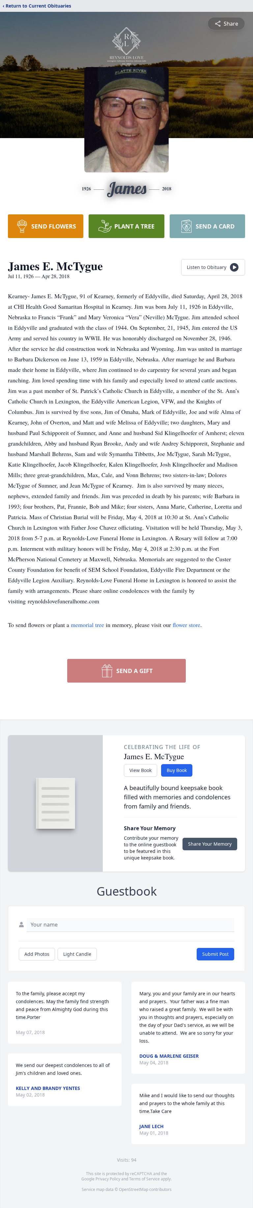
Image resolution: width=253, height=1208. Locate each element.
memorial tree (87, 625)
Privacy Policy (108, 1179)
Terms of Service (144, 1179)
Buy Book (177, 770)
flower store (186, 625)
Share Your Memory (210, 844)
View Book (140, 770)
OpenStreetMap (133, 1189)
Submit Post (215, 954)
